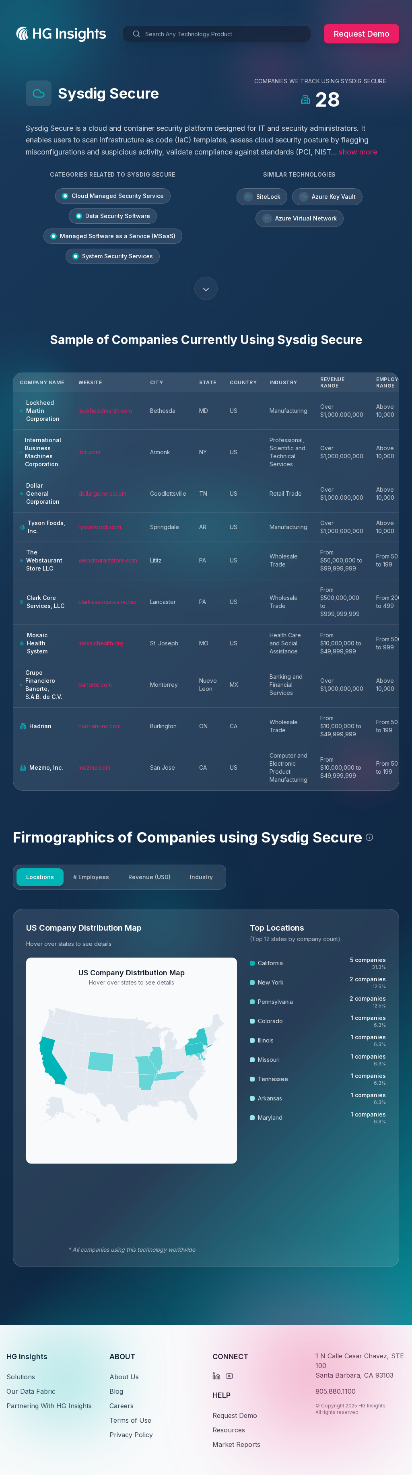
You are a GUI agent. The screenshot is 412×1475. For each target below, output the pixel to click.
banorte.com (95, 684)
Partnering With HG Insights (49, 1406)
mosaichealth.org (101, 643)
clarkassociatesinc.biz (107, 601)
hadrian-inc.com (99, 726)
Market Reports (236, 1444)
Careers (121, 1406)
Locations (40, 876)
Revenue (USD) (149, 876)
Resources (228, 1430)
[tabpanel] (206, 1088)
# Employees (91, 876)
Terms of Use (130, 1420)
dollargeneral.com (102, 493)
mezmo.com (94, 767)
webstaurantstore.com (107, 560)
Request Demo (361, 34)
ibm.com (89, 452)
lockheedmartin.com (105, 410)
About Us (124, 1377)
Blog (116, 1391)
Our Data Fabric (31, 1391)
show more (358, 152)
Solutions (20, 1377)
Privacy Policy (131, 1435)
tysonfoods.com (99, 526)
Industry (201, 876)
